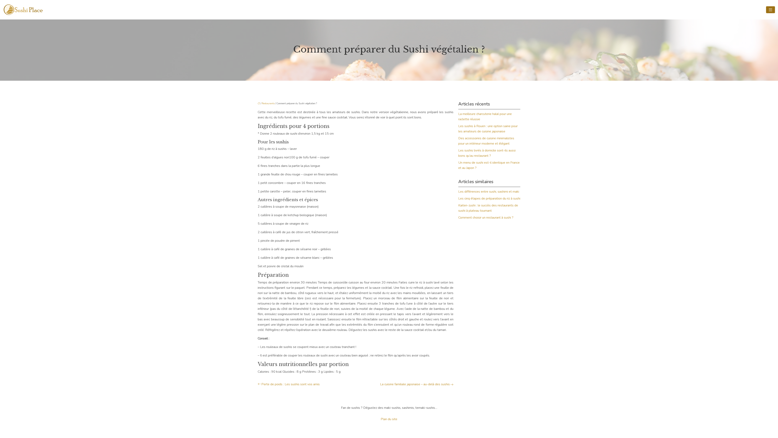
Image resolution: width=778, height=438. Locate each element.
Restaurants (268, 103)
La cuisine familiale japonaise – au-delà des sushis (415, 384)
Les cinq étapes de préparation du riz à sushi (489, 198)
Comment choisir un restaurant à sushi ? (485, 217)
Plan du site (389, 419)
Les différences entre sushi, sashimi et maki (488, 191)
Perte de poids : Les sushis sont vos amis (290, 384)
